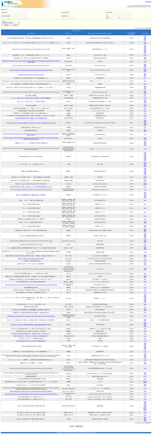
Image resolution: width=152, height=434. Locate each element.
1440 (145, 249)
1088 (145, 45)
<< (134, 28)
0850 (145, 105)
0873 (145, 263)
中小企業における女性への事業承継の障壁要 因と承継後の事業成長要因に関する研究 (31, 324)
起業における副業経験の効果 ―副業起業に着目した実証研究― (31, 194)
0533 (145, 379)
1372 (145, 279)
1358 (145, 101)
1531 (145, 149)
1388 (145, 304)
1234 (145, 310)
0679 (145, 65)
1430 (145, 302)
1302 (145, 58)
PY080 (145, 184)
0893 (145, 328)
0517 (145, 74)
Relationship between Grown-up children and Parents (31, 74)
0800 (145, 127)
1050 (145, 341)
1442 (145, 88)
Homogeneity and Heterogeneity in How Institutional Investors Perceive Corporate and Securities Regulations (31, 394)
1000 (145, 95)
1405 (145, 326)
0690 (145, 84)
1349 (145, 50)
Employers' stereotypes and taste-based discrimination (31, 258)
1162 (145, 281)
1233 (145, 78)
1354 (145, 388)
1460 (145, 237)
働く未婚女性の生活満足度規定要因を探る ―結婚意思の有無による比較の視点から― (31, 333)
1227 (145, 48)
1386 (145, 108)
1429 (145, 51)
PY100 (145, 316)
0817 (145, 76)
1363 (145, 115)
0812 (145, 87)
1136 (145, 37)
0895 (145, 110)
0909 (145, 57)
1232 (145, 189)
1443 (145, 319)
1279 (145, 49)
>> (144, 28)
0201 (145, 86)
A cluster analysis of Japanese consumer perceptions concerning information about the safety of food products (31, 284)
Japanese (148, 1)
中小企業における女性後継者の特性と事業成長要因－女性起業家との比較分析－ (31, 309)
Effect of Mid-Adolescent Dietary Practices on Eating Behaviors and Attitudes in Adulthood (31, 391)
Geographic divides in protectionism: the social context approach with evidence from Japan (31, 70)
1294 (145, 98)
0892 (145, 273)
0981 (145, 71)
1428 (145, 236)
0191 (145, 73)
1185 (145, 166)
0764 (145, 177)
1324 (145, 284)
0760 (145, 374)
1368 (145, 256)
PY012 (145, 183)
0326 (145, 412)
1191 (145, 38)
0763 (145, 176)
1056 (145, 139)
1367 (145, 290)
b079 (145, 376)
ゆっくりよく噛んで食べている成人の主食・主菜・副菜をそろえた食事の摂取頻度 (31, 98)
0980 (145, 70)
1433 (145, 61)
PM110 (145, 382)
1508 (145, 397)
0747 (145, 134)
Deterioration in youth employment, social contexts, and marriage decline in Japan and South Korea (31, 316)
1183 (145, 43)
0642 (145, 137)
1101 (145, 42)
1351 (145, 241)
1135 (145, 36)
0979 (145, 68)
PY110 (145, 381)
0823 (145, 66)
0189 (145, 277)
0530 (145, 338)
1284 (145, 100)
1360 (145, 233)
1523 (145, 53)
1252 (145, 40)
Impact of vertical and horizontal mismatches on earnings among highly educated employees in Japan (31, 122)
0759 (145, 373)
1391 (145, 81)
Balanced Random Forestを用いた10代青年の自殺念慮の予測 (31, 341)
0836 (145, 331)
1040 (145, 363)
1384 (145, 349)
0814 (145, 336)
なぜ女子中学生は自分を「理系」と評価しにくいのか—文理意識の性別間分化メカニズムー (31, 186)
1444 (145, 102)
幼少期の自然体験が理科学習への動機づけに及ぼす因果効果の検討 (31, 118)
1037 (145, 394)
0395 (145, 64)
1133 (145, 333)
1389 (145, 235)
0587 (145, 322)
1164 (145, 46)
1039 (145, 362)
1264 (145, 312)
